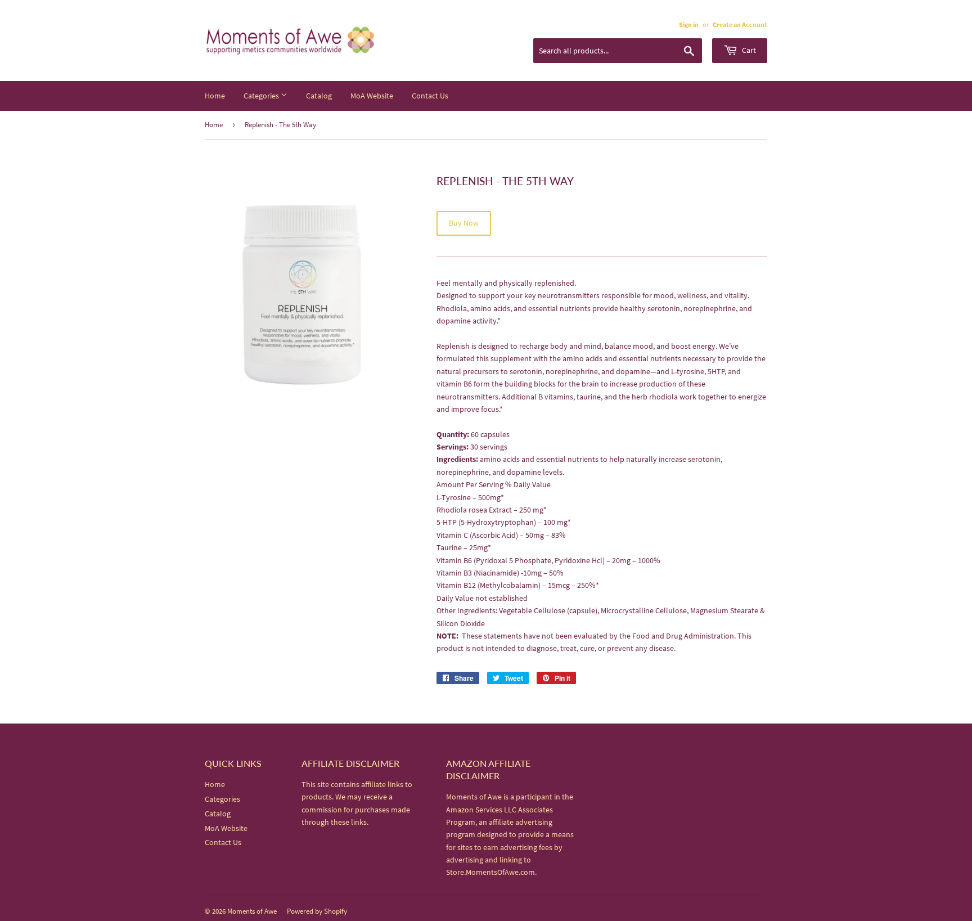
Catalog (319, 96)
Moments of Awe (252, 911)
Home (215, 96)
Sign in (689, 24)
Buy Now (464, 223)
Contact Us (430, 96)
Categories (262, 96)
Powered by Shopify (317, 911)
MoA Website (371, 96)
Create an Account (740, 24)
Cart (748, 50)
